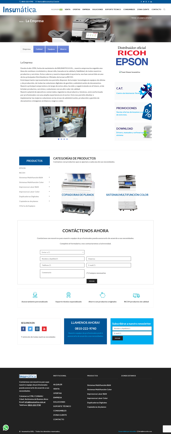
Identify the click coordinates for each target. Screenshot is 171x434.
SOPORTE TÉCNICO (113, 9)
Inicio (21, 21)
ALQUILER (56, 9)
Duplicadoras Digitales (29, 196)
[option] (78, 194)
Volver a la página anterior (141, 18)
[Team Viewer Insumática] (129, 72)
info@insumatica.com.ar (35, 402)
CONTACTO (156, 9)
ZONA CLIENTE (143, 9)
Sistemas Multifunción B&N (31, 177)
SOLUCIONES (97, 9)
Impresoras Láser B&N (29, 187)
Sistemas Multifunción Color (31, 182)
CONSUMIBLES (129, 9)
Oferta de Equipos (27, 206)
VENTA (67, 9)
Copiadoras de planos (28, 201)
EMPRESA (86, 9)
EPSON (22, 168)
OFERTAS (76, 9)
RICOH (22, 173)
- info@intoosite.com (144, 431)
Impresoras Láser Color (29, 192)
